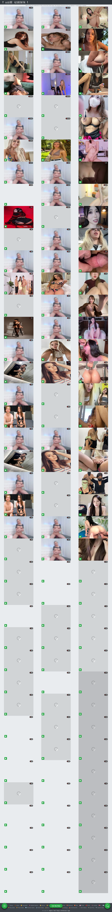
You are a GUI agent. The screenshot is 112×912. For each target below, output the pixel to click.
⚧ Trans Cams (20, 907)
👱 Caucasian (24, 905)
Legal (69, 910)
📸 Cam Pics (91, 907)
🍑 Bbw (76, 905)
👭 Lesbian (94, 905)
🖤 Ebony (10, 905)
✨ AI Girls (48, 907)
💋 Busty (88, 905)
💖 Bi (100, 905)
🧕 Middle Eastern (33, 905)
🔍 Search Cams (100, 907)
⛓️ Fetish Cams (40, 907)
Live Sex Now (56, 906)
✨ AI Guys (65, 907)
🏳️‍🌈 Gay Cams (11, 907)
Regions (51, 910)
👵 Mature (42, 905)
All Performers (64, 910)
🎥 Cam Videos (83, 907)
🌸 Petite (81, 905)
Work (55, 910)
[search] (107, 906)
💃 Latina (17, 905)
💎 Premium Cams (29, 907)
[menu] (4, 906)
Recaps (58, 910)
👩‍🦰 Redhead (69, 905)
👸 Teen (49, 905)
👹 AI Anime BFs (73, 907)
